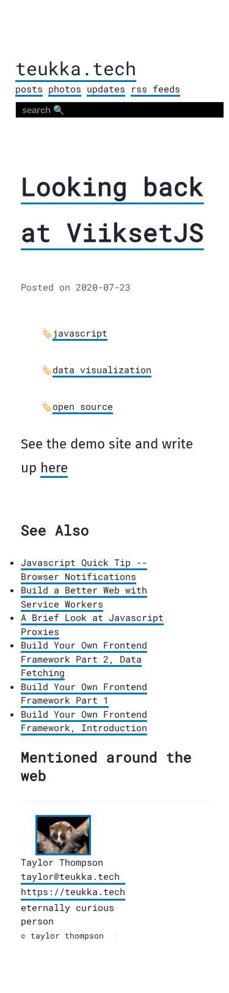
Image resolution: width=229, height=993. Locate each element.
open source (83, 406)
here (54, 467)
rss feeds (155, 89)
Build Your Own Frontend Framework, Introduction (84, 721)
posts (29, 89)
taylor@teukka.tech (70, 876)
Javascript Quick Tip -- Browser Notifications (84, 569)
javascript (80, 333)
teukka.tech (75, 68)
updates (106, 89)
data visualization (102, 369)
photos (64, 89)
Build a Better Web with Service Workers (84, 597)
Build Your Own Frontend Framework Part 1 (84, 693)
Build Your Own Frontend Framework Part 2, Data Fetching (84, 659)
